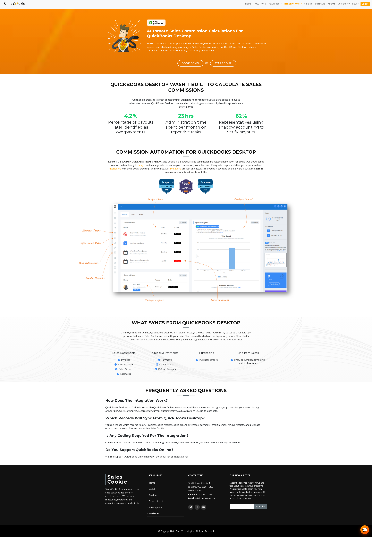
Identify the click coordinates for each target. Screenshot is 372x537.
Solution (153, 495)
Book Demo (190, 63)
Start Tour (223, 63)
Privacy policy (155, 507)
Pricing (308, 4)
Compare (320, 4)
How (256, 4)
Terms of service (157, 501)
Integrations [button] (292, 4)
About (331, 4)
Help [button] (355, 4)
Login (365, 4)
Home (248, 4)
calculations (174, 168)
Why (263, 4)
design (141, 165)
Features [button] (274, 4)
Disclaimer (154, 513)
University (344, 4)
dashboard (115, 168)
